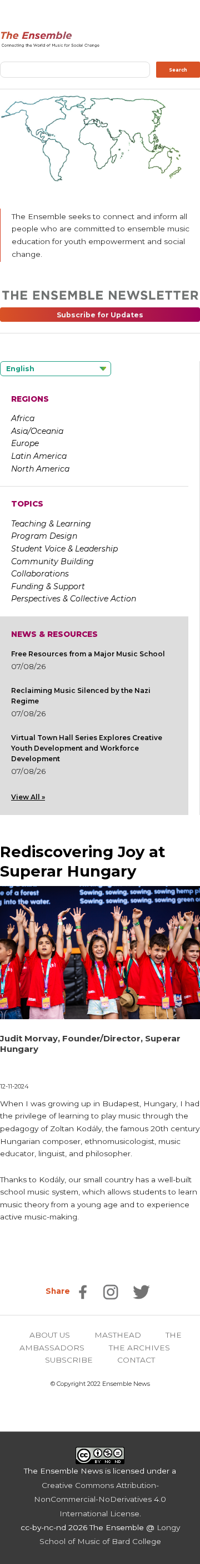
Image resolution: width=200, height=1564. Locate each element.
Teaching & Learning (51, 524)
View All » (28, 797)
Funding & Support (48, 586)
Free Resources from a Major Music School (88, 654)
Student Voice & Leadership (64, 549)
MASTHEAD (117, 1334)
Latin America (39, 456)
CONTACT (136, 1359)
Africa (22, 418)
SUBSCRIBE (69, 1359)
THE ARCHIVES (139, 1347)
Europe (25, 443)
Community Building (52, 561)
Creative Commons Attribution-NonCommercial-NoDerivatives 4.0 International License (100, 1499)
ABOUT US (49, 1334)
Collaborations (40, 574)
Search (178, 70)
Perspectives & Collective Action (73, 599)
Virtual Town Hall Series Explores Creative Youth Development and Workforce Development (86, 748)
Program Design (44, 536)
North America (40, 469)
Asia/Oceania (37, 431)
